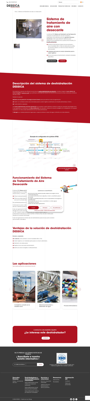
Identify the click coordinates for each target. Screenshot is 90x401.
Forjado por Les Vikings (26, 399)
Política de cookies (38, 210)
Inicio (16, 11)
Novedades (56, 381)
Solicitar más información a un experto (66, 169)
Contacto (80, 6)
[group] (24, 290)
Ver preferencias (56, 207)
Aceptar (33, 207)
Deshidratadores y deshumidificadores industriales (32, 379)
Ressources (57, 377)
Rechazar (45, 207)
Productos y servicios (64, 6)
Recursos (74, 6)
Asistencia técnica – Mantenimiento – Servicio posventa (46, 386)
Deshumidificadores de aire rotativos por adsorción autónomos (31, 384)
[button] (61, 190)
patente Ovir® (25, 93)
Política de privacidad (49, 210)
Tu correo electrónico (19, 364)
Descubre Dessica (44, 6)
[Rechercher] (77, 2)
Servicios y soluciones (45, 378)
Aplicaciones (53, 6)
